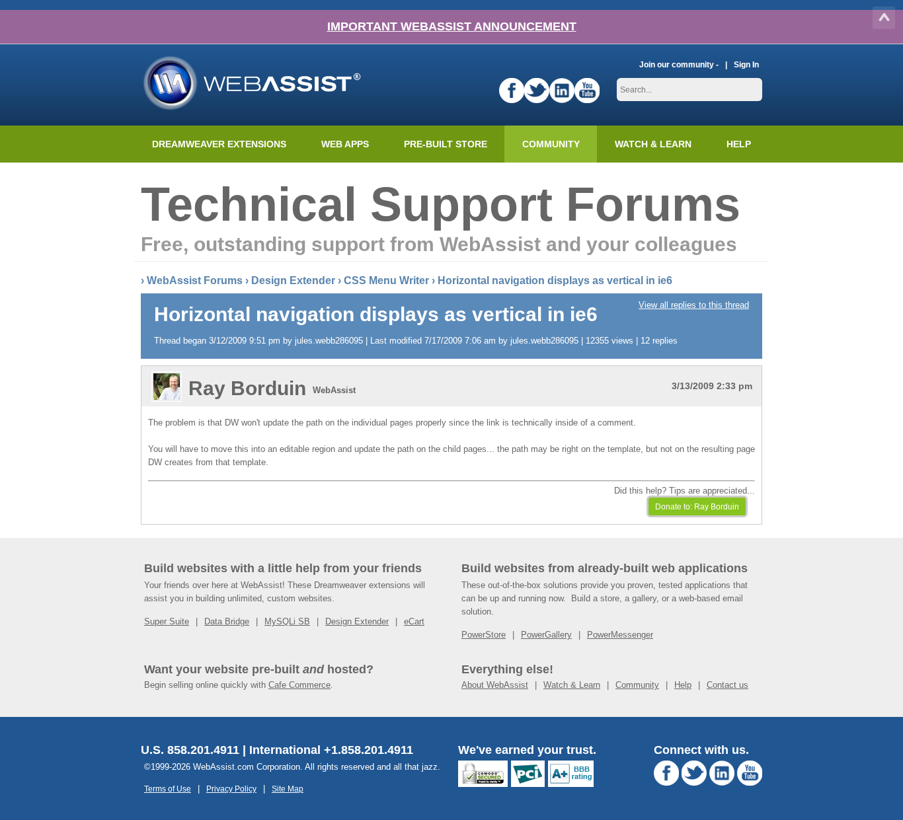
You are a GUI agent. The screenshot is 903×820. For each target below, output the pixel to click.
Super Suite (166, 621)
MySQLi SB (287, 621)
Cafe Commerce (299, 685)
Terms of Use (167, 788)
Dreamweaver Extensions (219, 144)
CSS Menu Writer (386, 280)
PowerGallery (546, 635)
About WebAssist (494, 685)
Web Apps (345, 144)
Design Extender (293, 280)
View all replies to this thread (694, 305)
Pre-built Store (445, 144)
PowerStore (483, 635)
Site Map (287, 788)
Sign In (746, 64)
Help (682, 685)
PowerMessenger (620, 635)
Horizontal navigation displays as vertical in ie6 (555, 280)
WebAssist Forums (195, 280)
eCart (414, 621)
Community (551, 144)
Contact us (727, 685)
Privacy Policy (231, 788)
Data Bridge (226, 621)
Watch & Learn (653, 144)
